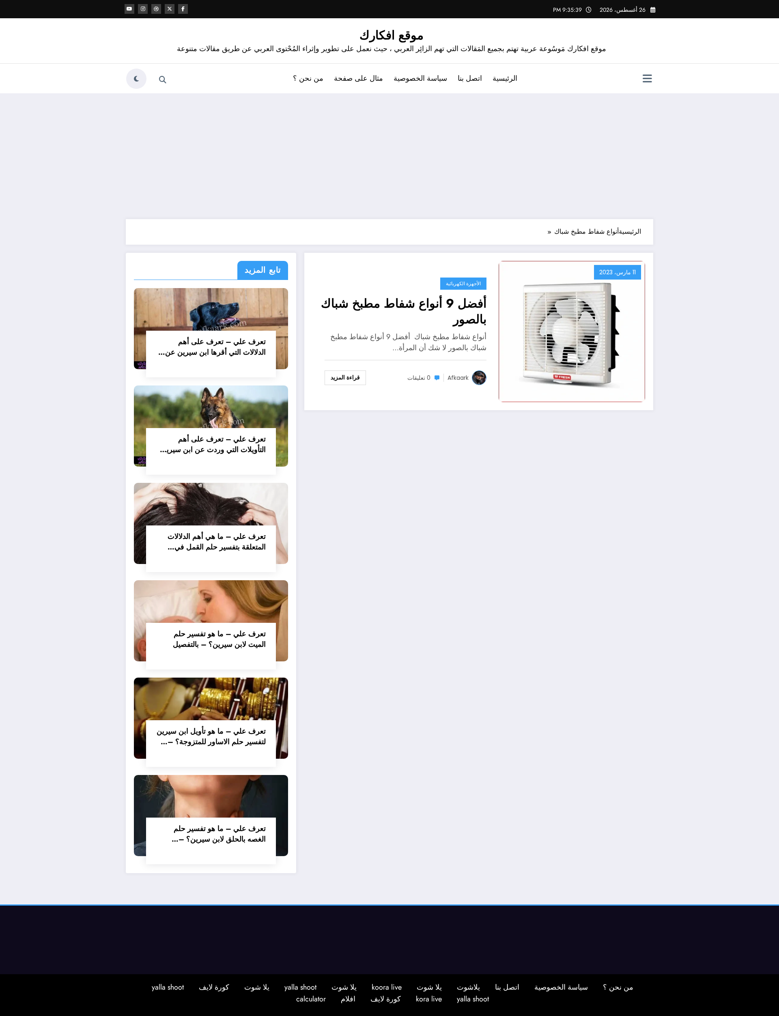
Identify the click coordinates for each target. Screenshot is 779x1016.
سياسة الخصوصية (420, 78)
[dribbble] (156, 9)
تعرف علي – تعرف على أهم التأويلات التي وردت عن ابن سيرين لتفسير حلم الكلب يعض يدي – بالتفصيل (213, 444)
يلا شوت (429, 987)
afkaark (458, 378)
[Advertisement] (389, 154)
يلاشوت (468, 987)
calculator (311, 999)
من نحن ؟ (308, 78)
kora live (429, 999)
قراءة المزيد (345, 377)
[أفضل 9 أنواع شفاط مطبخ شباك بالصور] (572, 330)
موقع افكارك (391, 35)
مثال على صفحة (358, 78)
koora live (387, 987)
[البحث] (163, 80)
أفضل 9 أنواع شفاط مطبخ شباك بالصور (403, 311)
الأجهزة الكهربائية (463, 283)
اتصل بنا (470, 78)
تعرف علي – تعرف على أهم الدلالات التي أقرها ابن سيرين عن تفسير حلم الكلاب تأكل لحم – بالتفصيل (215, 346)
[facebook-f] (183, 9)
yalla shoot (300, 987)
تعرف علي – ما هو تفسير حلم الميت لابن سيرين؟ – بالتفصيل (219, 639)
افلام (348, 999)
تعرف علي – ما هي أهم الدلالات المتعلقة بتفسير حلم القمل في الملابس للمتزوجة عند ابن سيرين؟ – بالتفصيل (214, 541)
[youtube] (129, 9)
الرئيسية (505, 78)
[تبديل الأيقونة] (647, 79)
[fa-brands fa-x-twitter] (169, 9)
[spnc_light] (136, 79)
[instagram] (143, 9)
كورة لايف (214, 987)
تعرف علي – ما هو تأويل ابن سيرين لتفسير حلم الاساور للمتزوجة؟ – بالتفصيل (211, 736)
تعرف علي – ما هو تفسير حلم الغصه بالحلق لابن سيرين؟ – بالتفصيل (220, 833)
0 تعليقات (418, 378)
